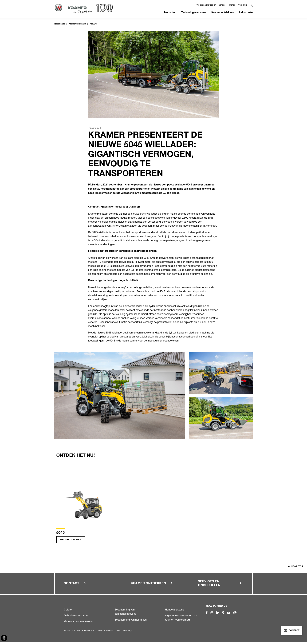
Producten (170, 13)
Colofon (68, 609)
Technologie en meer (193, 13)
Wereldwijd (242, 5)
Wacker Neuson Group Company (115, 630)
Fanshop (231, 5)
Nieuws (93, 24)
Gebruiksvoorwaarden (76, 615)
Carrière (222, 5)
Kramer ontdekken (222, 13)
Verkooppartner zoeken (206, 5)
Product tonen (70, 540)
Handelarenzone (174, 609)
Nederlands (59, 24)
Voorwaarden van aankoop (79, 621)
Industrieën (246, 13)
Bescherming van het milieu (130, 619)
